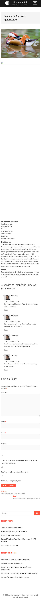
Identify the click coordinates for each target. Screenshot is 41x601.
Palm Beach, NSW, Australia (9, 545)
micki (12, 296)
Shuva (13, 336)
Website (3, 444)
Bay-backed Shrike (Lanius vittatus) (18, 577)
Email (3, 433)
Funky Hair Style (17, 563)
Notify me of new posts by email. (11, 481)
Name (3, 422)
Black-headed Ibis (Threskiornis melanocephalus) (22, 573)
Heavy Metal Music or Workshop (20, 560)
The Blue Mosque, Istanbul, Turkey (11, 528)
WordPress (33, 595)
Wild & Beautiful (19, 2)
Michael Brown (5, 563)
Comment (5, 392)
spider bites (4, 560)
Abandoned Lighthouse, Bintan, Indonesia (14, 531)
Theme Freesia (25, 595)
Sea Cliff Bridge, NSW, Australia (10, 535)
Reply (6, 310)
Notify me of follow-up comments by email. (14, 472)
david (12, 356)
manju (13, 316)
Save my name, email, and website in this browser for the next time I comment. (19, 461)
